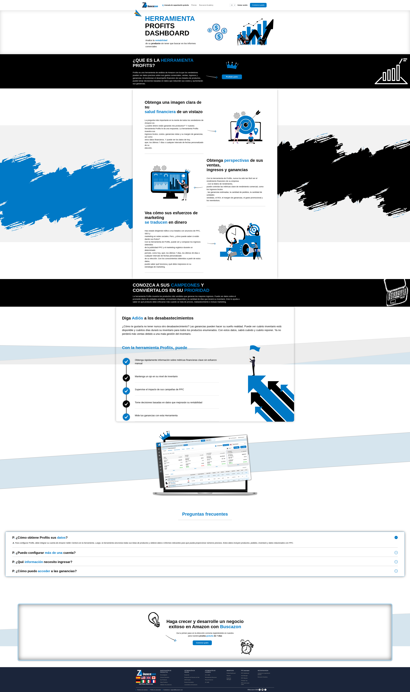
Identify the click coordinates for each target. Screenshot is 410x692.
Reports (229, 675)
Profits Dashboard (231, 673)
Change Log (244, 680)
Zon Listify (207, 674)
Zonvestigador (163, 674)
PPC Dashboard (245, 673)
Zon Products (163, 679)
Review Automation (189, 682)
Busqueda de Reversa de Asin (191, 677)
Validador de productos (166, 684)
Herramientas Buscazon (211, 677)
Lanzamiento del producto (190, 684)
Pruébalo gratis (232, 77)
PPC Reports (244, 678)
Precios (194, 5)
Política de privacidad (155, 689)
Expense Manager (229, 678)
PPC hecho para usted (245, 683)
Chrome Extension (164, 677)
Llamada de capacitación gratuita (264, 674)
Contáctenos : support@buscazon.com (173, 689)
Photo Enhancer (209, 679)
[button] (396, 537)
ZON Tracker (187, 679)
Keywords (186, 674)
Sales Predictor (164, 682)
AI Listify (207, 682)
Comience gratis (202, 643)
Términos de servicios (142, 689)
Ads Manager (244, 675)
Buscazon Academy (206, 5)
